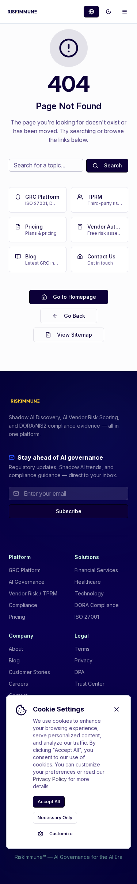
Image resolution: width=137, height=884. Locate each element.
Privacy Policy (50, 779)
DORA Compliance (97, 605)
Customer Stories (29, 672)
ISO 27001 (87, 617)
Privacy (83, 660)
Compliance (23, 605)
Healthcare (88, 582)
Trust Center (89, 684)
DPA (79, 672)
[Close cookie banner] (116, 709)
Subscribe (68, 511)
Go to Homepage (74, 297)
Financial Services (96, 570)
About (16, 649)
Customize (61, 833)
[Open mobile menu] (124, 11)
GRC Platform (25, 570)
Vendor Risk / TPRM (33, 593)
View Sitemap (74, 335)
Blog (14, 660)
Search (113, 165)
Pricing (17, 617)
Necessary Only (55, 817)
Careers (18, 684)
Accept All (49, 801)
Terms (82, 649)
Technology (89, 593)
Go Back (74, 316)
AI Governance (27, 582)
